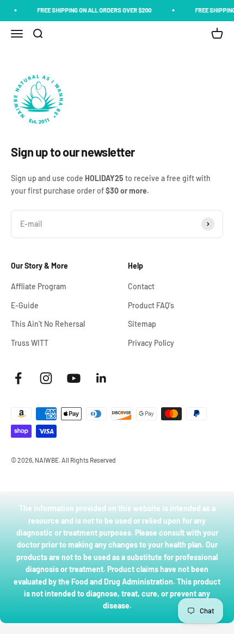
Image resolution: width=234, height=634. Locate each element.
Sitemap (142, 323)
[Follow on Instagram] (46, 378)
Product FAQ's (151, 305)
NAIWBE (47, 460)
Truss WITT (29, 342)
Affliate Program (38, 286)
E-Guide (25, 305)
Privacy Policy (151, 342)
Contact (141, 286)
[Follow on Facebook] (18, 378)
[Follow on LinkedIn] (101, 378)
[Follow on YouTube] (73, 378)
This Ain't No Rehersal (48, 323)
